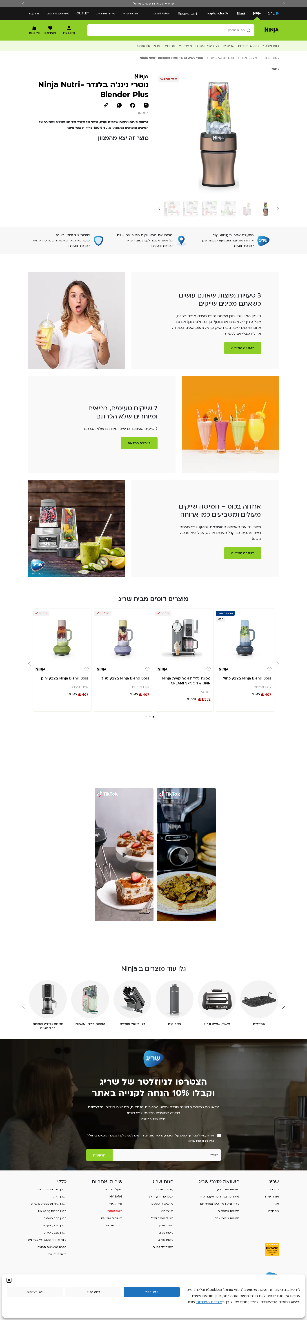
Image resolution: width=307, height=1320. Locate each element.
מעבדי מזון (249, 58)
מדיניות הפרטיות (209, 1302)
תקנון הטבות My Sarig (52, 1211)
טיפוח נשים (166, 1232)
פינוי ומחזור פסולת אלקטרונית (47, 1240)
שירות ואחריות (106, 13)
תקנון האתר (59, 1196)
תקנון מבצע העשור (54, 1225)
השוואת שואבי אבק (227, 1218)
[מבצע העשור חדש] (245, 636)
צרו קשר (34, 13)
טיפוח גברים (166, 1240)
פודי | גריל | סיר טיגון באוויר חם (220, 1204)
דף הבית (273, 1189)
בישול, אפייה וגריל (162, 1218)
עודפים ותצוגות (164, 1189)
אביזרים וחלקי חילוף (161, 1196)
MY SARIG (115, 1196)
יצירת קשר (115, 1204)
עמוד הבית (272, 58)
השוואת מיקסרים (229, 1211)
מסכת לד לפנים (163, 1247)
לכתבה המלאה (242, 348)
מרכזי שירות (114, 1225)
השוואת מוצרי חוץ (228, 1189)
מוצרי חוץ (167, 1211)
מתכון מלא (186, 916)
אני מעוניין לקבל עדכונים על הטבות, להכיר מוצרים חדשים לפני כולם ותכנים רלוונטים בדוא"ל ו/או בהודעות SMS (150, 1138)
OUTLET (82, 13)
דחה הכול (93, 1292)
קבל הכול (151, 1292)
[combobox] (170, 30)
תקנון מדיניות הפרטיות (52, 1189)
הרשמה (99, 1155)
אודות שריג (130, 13)
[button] (9, 1280)
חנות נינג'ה (272, 46)
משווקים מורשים (58, 13)
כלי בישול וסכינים (162, 1204)
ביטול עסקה (114, 1211)
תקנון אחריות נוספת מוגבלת (49, 1204)
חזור (274, 68)
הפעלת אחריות (112, 1189)
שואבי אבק (166, 1225)
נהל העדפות (35, 1292)
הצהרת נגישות (57, 1254)
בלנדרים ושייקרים (222, 58)
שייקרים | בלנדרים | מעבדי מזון (220, 1196)
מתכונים (273, 1211)
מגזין (276, 1204)
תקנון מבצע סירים (55, 1232)
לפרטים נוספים (243, 246)
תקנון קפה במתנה (55, 1218)
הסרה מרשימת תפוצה (52, 1247)
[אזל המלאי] (184, 636)
